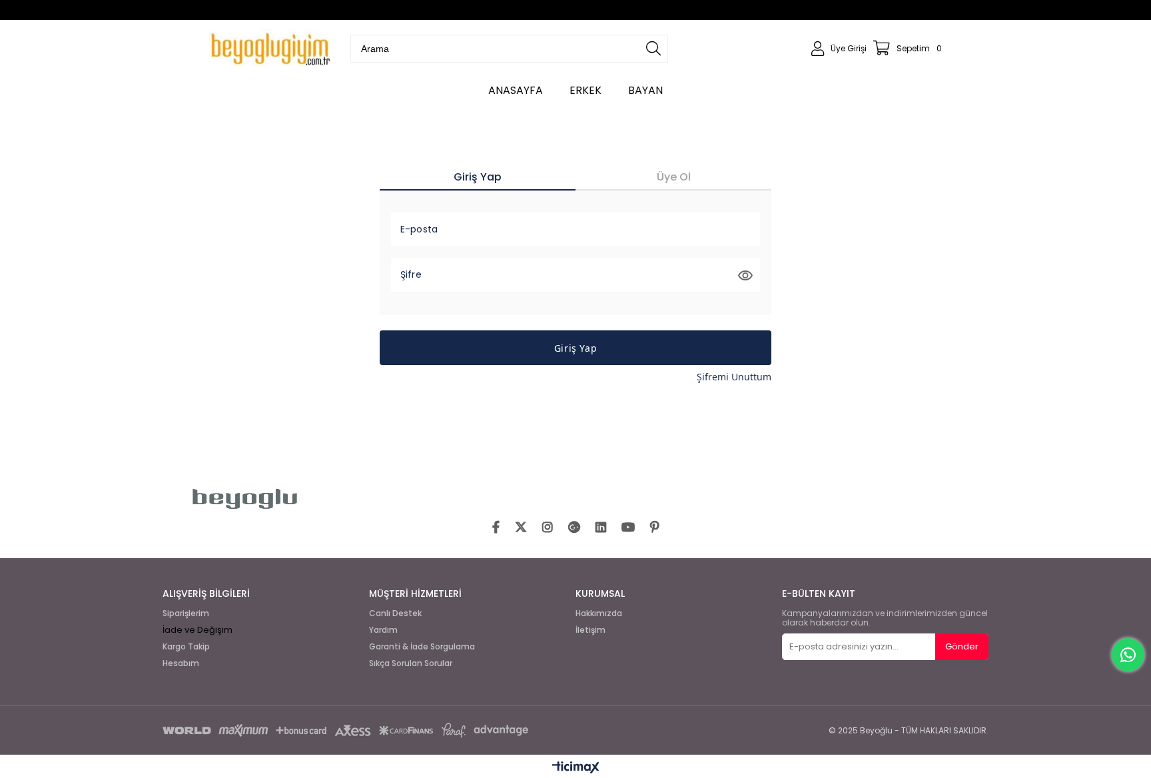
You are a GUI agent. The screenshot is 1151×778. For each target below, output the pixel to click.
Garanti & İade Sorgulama (422, 646)
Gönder (961, 646)
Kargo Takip (186, 646)
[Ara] (653, 48)
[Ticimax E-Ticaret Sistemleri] (575, 768)
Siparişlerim (186, 613)
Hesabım (181, 663)
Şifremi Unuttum (734, 376)
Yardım (383, 630)
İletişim (590, 630)
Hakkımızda (599, 613)
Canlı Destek (395, 613)
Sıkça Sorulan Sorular (410, 663)
